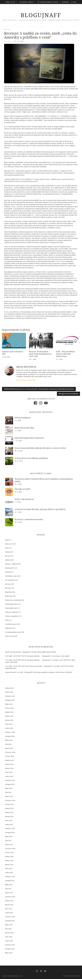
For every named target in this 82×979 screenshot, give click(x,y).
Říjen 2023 (8, 788)
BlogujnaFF (41, 15)
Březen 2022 (9, 864)
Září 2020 (8, 929)
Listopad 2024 (10, 736)
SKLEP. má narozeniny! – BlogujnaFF (17, 652)
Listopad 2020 (10, 921)
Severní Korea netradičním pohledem (31, 458)
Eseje (7, 548)
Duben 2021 (9, 900)
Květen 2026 (9, 688)
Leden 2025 (9, 728)
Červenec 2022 (10, 848)
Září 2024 (8, 744)
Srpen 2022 (9, 844)
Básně (7, 540)
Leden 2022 (9, 872)
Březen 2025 (9, 720)
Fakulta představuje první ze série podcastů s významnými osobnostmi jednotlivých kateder (39, 389)
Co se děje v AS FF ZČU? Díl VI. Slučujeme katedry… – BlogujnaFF (27, 656)
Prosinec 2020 (10, 917)
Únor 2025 (8, 724)
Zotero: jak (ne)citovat (24, 499)
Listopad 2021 (10, 880)
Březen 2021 (9, 905)
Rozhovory (8, 596)
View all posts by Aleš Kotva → (26, 380)
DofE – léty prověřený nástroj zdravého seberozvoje (65, 354)
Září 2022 (8, 840)
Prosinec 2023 (10, 780)
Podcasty (8, 572)
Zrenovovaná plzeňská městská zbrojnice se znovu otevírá (40, 448)
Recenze (7, 29)
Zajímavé (8, 628)
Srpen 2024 (9, 748)
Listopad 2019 (10, 949)
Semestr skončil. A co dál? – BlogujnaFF (18, 672)
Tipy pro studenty (11, 612)
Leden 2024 (9, 776)
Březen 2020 (9, 933)
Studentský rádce (11, 604)
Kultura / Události (11, 564)
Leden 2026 (9, 692)
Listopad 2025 (10, 700)
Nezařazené (9, 568)
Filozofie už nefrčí (22, 489)
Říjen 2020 (8, 925)
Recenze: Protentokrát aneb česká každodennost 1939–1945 (40, 354)
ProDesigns (76, 976)
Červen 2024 (9, 756)
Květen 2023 (9, 808)
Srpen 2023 (9, 796)
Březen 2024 (9, 768)
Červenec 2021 (10, 896)
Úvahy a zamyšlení (11, 616)
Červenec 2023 (10, 800)
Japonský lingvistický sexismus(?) (29, 438)
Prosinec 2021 (10, 876)
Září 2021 (8, 888)
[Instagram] (41, 404)
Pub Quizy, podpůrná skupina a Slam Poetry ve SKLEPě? (52, 672)
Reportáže (8, 592)
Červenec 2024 (10, 752)
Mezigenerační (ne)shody (68, 394)
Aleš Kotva (8, 41)
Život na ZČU (9, 636)
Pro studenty (9, 580)
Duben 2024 (9, 764)
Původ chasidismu (22, 418)
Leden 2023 (9, 824)
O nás (73, 2)
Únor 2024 (8, 772)
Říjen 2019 (8, 953)
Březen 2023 (9, 816)
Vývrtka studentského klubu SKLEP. (43, 652)
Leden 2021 (9, 913)
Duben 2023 (9, 812)
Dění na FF (10, 2)
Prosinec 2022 (10, 828)
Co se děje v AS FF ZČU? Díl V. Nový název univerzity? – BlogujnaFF (28, 666)
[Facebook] (35, 404)
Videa (7, 620)
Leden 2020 (9, 941)
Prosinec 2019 (10, 945)
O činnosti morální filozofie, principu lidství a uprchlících (40, 509)
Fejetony (8, 552)
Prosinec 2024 (10, 732)
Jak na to (8, 556)
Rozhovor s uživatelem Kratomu (29, 519)
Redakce (65, 2)
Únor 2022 (8, 868)
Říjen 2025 (8, 704)
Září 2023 (8, 792)
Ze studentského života (48, 2)
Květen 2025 (9, 712)
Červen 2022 (9, 852)
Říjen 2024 (8, 740)
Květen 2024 (9, 760)
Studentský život (11, 608)
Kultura (8, 560)
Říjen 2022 (8, 836)
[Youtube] (46, 404)
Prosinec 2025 (10, 696)
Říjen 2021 (8, 884)
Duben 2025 (9, 716)
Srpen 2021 (9, 892)
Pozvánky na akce (11, 576)
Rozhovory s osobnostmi (13, 600)
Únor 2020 (8, 937)
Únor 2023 (8, 820)
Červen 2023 (9, 804)
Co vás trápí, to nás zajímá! (60, 656)
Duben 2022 (9, 860)
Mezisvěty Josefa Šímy (24, 428)
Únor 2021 (8, 909)
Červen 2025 (9, 708)
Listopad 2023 (10, 784)
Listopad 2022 (10, 832)
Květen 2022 (9, 856)
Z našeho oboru (26, 2)
